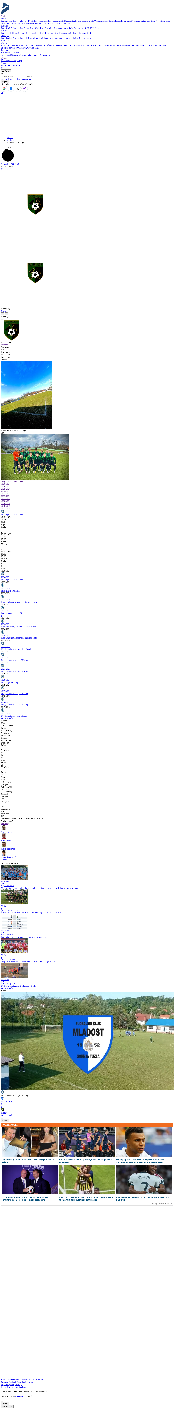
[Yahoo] (24, 89)
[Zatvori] (2, 319)
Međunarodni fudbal (15, 23)
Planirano (14, 481)
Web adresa (6, 357)
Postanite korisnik (8, 1382)
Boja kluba (5, 352)
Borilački (47, 45)
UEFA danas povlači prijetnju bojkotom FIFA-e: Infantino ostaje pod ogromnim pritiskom (25, 1198)
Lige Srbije (156, 21)
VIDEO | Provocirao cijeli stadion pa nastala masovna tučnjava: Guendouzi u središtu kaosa (86, 1198)
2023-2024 (5, 494)
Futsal (123, 21)
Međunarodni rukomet (68, 33)
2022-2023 (5, 496)
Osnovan (5, 347)
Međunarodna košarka (63, 28)
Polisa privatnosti (36, 1380)
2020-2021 (5, 501)
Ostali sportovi (131, 45)
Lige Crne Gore (47, 28)
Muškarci (11, 140)
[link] (87, 524)
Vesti (3, 16)
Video (112, 45)
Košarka (25, 55)
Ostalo (26, 28)
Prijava (7, 71)
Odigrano (5, 481)
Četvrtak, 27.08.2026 (10, 164)
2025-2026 (5, 489)
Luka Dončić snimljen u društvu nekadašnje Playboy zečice (28, 1161)
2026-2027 (5, 484)
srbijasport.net (21, 1396)
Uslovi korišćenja (20, 1380)
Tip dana (35, 48)
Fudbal (6, 55)
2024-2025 (5, 491)
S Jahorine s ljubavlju (10, 53)
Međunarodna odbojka (68, 38)
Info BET (142, 45)
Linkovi (4, 1387)
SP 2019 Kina (93, 28)
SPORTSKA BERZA (10, 65)
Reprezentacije (30, 23)
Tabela (21, 481)
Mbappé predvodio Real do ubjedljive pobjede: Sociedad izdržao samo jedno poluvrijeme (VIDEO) (141, 1161)
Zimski (4, 45)
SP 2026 (67, 23)
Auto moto (30, 45)
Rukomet (46, 55)
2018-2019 (5, 506)
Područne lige (58, 21)
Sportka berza (21, 1387)
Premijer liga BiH (8, 21)
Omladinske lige (101, 21)
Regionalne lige (44, 21)
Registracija (26, 79)
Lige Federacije (133, 21)
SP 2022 (59, 23)
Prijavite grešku (7, 1384)
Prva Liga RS (7, 33)
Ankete (11, 1387)
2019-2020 (5, 503)
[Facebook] (11, 89)
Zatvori (5, 1120)
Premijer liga (18, 28)
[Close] (2, 1401)
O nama (9, 1380)
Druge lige (32, 21)
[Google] (4, 89)
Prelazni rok (42, 23)
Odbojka (35, 55)
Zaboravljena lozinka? (10, 79)
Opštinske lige (87, 21)
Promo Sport (160, 45)
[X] (18, 89)
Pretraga (18, 1384)
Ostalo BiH (145, 21)
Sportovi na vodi (102, 45)
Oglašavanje (29, 1382)
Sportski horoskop (9, 48)
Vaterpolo (66, 45)
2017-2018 (5, 508)
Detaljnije (5, 345)
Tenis (23, 45)
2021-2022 (5, 498)
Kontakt (20, 1382)
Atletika (38, 45)
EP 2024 (51, 23)
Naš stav (150, 45)
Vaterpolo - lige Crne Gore (82, 45)
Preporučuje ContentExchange (159, 1204)
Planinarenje (56, 45)
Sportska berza (14, 45)
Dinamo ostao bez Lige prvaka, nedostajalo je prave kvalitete (85, 1161)
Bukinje (4, 311)
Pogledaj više (7, 718)
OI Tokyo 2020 (24, 48)
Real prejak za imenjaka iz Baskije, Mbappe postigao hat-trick (142, 1198)
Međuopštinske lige (72, 21)
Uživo (7, 169)
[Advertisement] (87, 115)
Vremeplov (120, 45)
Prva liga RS (22, 21)
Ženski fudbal (115, 21)
